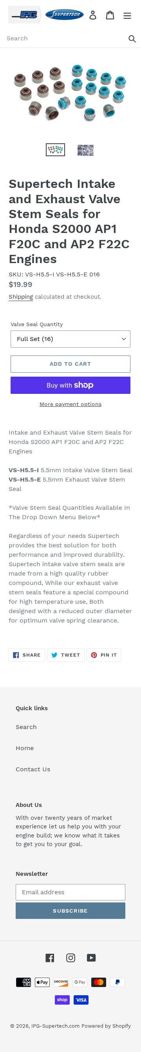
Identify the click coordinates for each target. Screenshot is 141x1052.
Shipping (21, 296)
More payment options (70, 404)
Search (26, 727)
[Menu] (127, 14)
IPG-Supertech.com (55, 1026)
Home (25, 748)
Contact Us (33, 769)
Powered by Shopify (106, 1026)
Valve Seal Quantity (37, 324)
